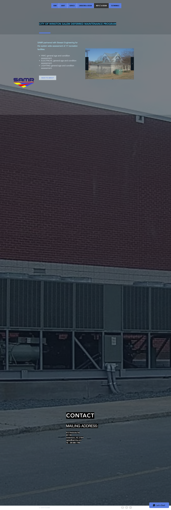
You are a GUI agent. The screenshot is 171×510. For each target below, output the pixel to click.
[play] (129, 36)
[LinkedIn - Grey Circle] (126, 507)
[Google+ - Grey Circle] (130, 507)
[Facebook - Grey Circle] (122, 507)
